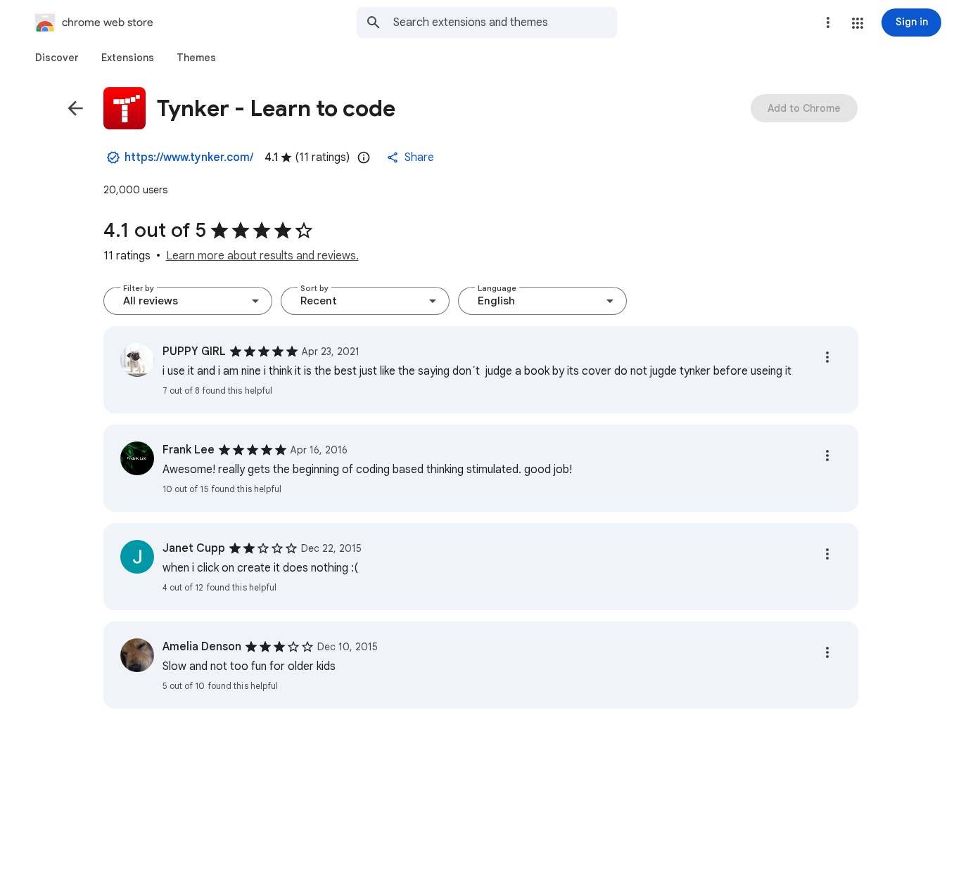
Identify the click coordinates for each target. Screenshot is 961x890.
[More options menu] (828, 22)
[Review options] (827, 357)
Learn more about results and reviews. (262, 256)
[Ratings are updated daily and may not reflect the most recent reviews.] (364, 157)
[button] (858, 23)
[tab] (57, 57)
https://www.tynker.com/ (189, 157)
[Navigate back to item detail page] (75, 108)
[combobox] (505, 22)
